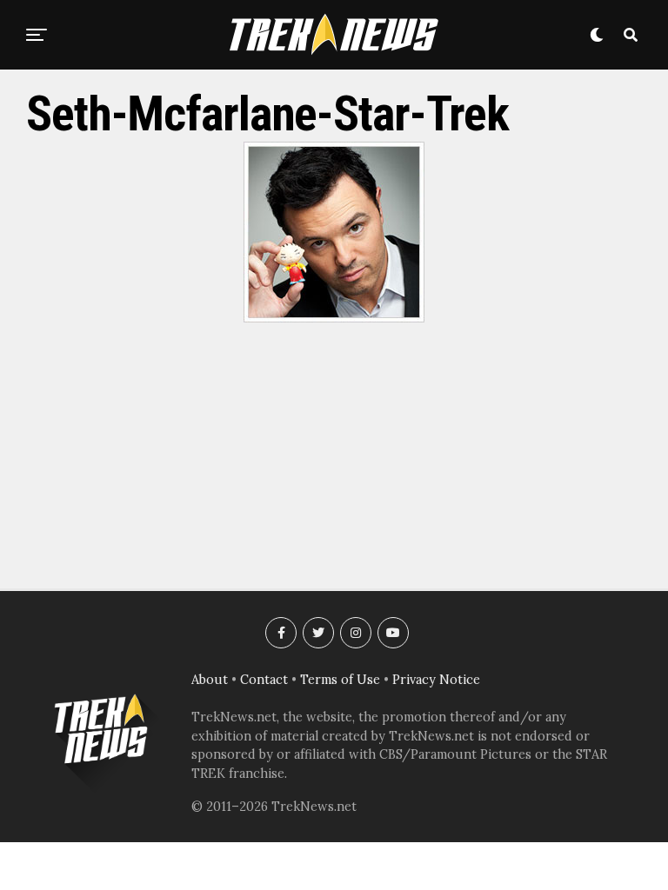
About (209, 679)
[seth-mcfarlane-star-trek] (334, 317)
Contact (264, 679)
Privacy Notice (436, 679)
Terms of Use (340, 679)
